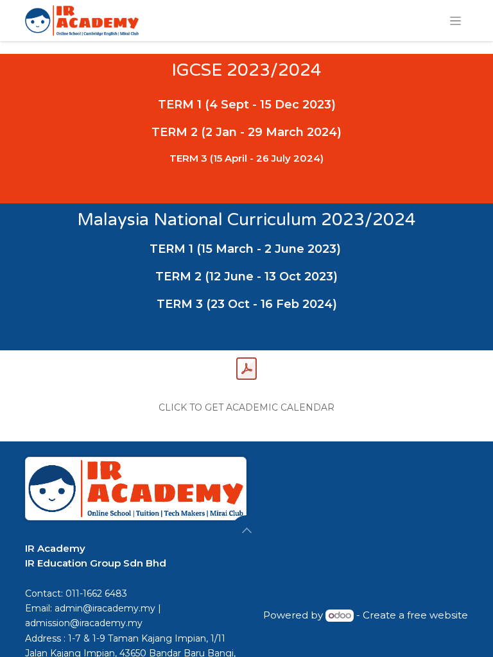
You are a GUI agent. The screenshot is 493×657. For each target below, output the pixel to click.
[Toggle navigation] (455, 20)
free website (437, 615)
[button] (246, 530)
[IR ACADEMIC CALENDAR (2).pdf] (246, 369)
